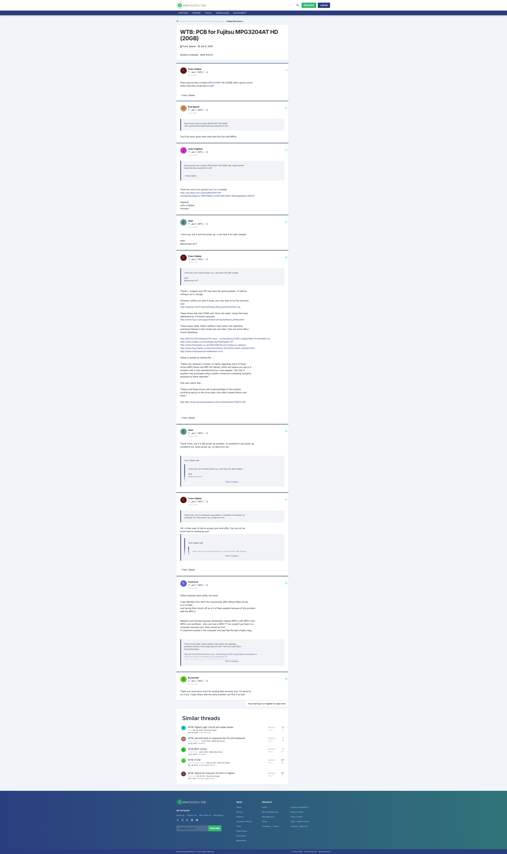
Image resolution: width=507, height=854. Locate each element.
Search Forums (189, 55)
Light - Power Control (300, 821)
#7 (286, 499)
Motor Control (296, 817)
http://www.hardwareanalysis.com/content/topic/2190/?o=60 (215, 402)
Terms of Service (310, 852)
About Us (180, 815)
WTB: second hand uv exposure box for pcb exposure (216, 738)
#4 (286, 222)
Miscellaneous (268, 817)
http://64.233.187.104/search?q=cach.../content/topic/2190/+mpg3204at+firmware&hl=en (225, 338)
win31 (198, 307)
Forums (196, 13)
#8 (286, 583)
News (238, 807)
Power (264, 821)
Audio (264, 807)
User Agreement (324, 852)
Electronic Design (213, 776)
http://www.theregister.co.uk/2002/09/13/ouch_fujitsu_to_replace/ (213, 345)
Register (309, 5)
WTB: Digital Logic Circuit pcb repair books (210, 727)
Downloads (241, 836)
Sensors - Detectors (299, 826)
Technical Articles (244, 821)
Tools (208, 13)
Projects (239, 817)
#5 (286, 257)
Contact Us (191, 815)
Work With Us (205, 815)
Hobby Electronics (218, 741)
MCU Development (270, 812)
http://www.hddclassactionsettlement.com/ (201, 351)
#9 (286, 679)
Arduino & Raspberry (299, 807)
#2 (286, 108)
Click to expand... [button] (232, 482)
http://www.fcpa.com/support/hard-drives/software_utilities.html (212, 319)
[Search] (298, 5)
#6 (286, 431)
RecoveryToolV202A (226, 307)
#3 (286, 150)
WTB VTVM (194, 760)
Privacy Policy (297, 852)
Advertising (218, 815)
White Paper (241, 831)
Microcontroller (297, 812)
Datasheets (239, 13)
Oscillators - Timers (270, 826)
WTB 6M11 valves (197, 749)
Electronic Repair (210, 730)
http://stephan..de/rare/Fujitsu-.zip (210, 307)
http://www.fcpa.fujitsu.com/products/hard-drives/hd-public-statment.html (217, 348)
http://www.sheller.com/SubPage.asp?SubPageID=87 (206, 341)
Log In (323, 5)
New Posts (206, 55)
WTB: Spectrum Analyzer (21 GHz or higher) (211, 773)
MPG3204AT (214, 82)
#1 (286, 70)
